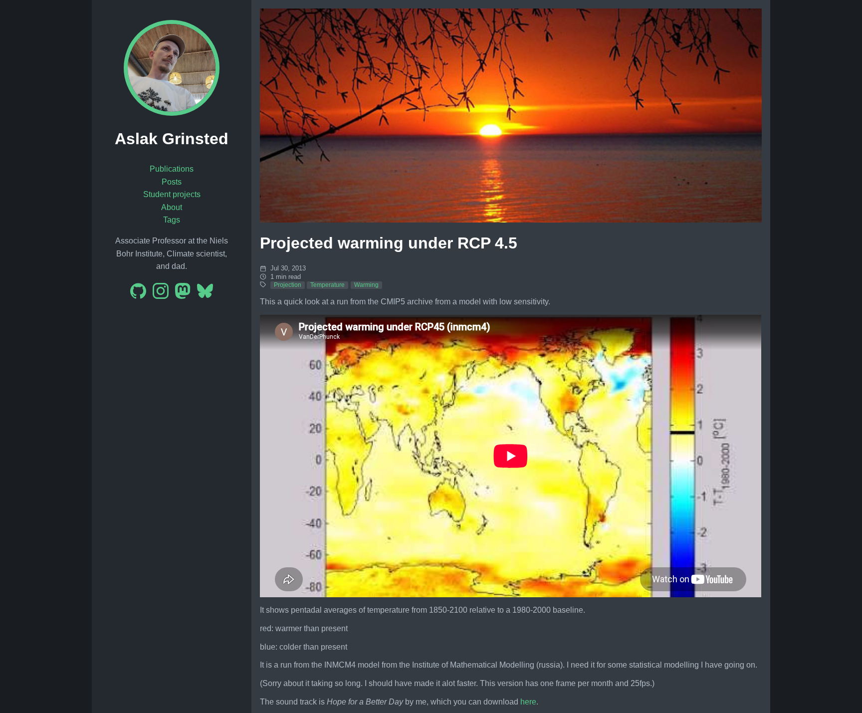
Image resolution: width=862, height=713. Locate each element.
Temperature (327, 285)
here (528, 702)
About (171, 207)
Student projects (172, 194)
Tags (171, 220)
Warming (366, 285)
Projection (287, 285)
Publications (172, 169)
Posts (172, 182)
